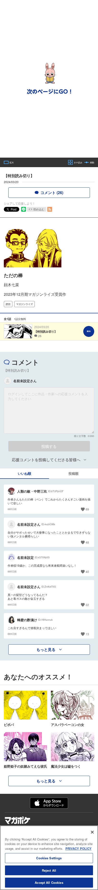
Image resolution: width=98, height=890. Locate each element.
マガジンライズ (24, 304)
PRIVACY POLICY (78, 848)
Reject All (49, 870)
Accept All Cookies (49, 882)
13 (87, 634)
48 (87, 542)
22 (87, 604)
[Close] (92, 832)
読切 (8, 304)
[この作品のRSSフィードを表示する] (49, 209)
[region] (49, 857)
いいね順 (24, 473)
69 (87, 509)
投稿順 (73, 473)
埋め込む (38, 209)
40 (87, 571)
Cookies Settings (49, 858)
